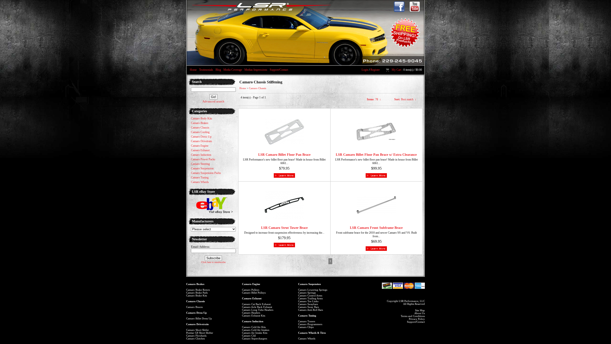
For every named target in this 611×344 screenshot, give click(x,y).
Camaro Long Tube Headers (257, 309)
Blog (218, 69)
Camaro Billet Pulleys (254, 292)
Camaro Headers (251, 312)
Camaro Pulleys (250, 289)
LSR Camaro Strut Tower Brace (284, 228)
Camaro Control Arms (310, 295)
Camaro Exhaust (252, 298)
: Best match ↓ (405, 99)
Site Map (420, 310)
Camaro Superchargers (254, 338)
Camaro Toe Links (308, 301)
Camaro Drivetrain (197, 324)
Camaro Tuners (306, 321)
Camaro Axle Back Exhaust (257, 307)
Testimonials (206, 69)
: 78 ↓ (374, 99)
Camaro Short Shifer (197, 329)
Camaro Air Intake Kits (254, 332)
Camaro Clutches (195, 338)
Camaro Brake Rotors (198, 289)
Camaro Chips (306, 327)
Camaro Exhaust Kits (253, 315)
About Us (419, 313)
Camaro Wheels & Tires (312, 332)
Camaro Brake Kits (196, 295)
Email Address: (200, 246)
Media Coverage (232, 69)
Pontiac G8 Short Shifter (199, 332)
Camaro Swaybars (308, 304)
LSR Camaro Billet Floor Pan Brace (284, 154)
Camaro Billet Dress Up (199, 318)
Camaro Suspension (309, 284)
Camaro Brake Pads (197, 292)
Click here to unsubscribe (213, 262)
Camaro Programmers (310, 324)
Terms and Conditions (413, 316)
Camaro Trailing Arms (310, 298)
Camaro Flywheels (196, 335)
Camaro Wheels (306, 338)
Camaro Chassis (257, 88)
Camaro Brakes (195, 284)
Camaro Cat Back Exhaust (256, 304)
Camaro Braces (194, 307)
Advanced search (213, 101)
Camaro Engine (251, 284)
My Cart (396, 69)
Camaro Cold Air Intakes (255, 329)
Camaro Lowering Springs (312, 289)
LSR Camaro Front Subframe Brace (376, 228)
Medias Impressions (255, 69)
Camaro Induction (252, 321)
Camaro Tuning (307, 315)
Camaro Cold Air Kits (254, 327)
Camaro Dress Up (196, 312)
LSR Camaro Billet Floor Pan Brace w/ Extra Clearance (376, 154)
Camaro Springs (307, 292)
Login (365, 69)
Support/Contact (279, 69)
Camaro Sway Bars (308, 307)
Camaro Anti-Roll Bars (310, 309)
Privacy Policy (417, 318)
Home (193, 69)
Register (375, 69)
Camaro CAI (249, 335)
